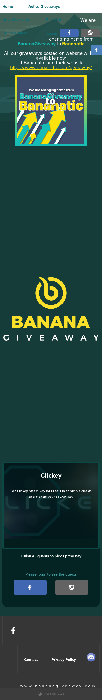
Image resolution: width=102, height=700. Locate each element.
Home (7, 7)
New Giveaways (16, 20)
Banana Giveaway (51, 309)
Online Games (15, 33)
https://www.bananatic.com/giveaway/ (51, 67)
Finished (53, 20)
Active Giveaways (44, 7)
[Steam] (90, 33)
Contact (31, 660)
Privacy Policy (63, 660)
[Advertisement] (51, 200)
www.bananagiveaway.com (58, 686)
